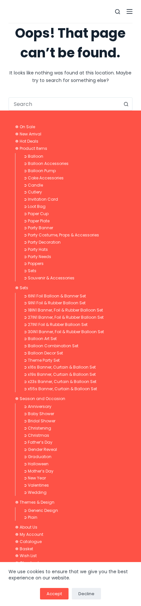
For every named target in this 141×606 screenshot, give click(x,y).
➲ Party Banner (38, 228)
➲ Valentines (36, 485)
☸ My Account (29, 534)
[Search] (117, 11)
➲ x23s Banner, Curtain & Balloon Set (60, 381)
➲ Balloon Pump (40, 170)
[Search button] (126, 104)
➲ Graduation (37, 456)
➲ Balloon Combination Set (51, 346)
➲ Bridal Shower (39, 421)
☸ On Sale (25, 127)
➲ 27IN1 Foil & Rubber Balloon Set (56, 324)
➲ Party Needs (37, 256)
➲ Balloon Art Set (40, 338)
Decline (86, 594)
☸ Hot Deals (26, 141)
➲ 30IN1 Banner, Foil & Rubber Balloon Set (64, 331)
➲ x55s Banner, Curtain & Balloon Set (60, 389)
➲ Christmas (36, 435)
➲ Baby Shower (39, 413)
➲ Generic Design (41, 510)
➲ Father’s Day (38, 442)
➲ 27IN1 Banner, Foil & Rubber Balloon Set (64, 317)
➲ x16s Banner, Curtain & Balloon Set (60, 367)
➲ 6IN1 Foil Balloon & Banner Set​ (55, 296)
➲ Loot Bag (35, 206)
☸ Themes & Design (34, 502)
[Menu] (129, 11)
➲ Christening (37, 428)
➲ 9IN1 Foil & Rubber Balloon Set (55, 303)
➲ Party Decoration (42, 242)
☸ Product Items (31, 148)
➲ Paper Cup (36, 213)
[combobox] (64, 104)
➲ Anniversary (37, 406)
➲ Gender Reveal (40, 449)
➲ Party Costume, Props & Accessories (61, 235)
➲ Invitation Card (41, 199)
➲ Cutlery (33, 192)
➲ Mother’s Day (38, 471)
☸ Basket (24, 549)
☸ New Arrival (28, 134)
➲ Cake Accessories (44, 178)
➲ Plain (30, 517)
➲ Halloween (36, 464)
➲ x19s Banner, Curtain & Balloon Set (60, 374)
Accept (54, 594)
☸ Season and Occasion (40, 398)
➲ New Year (35, 478)
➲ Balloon (33, 156)
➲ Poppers (34, 263)
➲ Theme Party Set (42, 360)
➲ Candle (33, 185)
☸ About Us (26, 527)
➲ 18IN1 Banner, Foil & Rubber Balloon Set (63, 310)
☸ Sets (21, 288)
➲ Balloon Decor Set (43, 353)
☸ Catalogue (28, 541)
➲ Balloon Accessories (46, 163)
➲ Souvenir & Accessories (49, 278)
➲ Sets (30, 270)
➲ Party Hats (36, 249)
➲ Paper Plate (37, 221)
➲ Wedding (35, 492)
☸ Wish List (26, 555)
